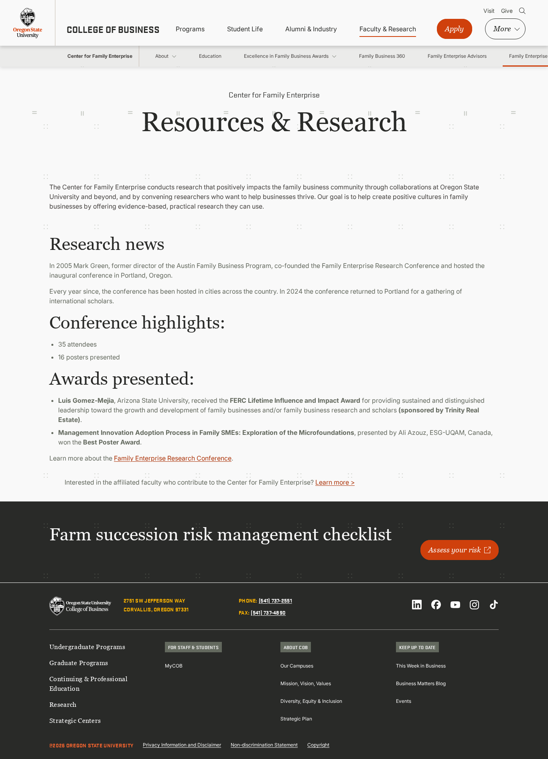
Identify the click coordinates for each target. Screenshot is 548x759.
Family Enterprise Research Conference (172, 458)
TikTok (494, 604)
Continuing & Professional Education (88, 683)
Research (63, 704)
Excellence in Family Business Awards (286, 56)
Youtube (455, 604)
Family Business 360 (382, 56)
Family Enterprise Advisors (457, 56)
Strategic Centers (75, 720)
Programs (190, 29)
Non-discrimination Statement (264, 745)
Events (403, 701)
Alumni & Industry (311, 29)
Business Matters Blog (421, 683)
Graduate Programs (78, 662)
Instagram (474, 604)
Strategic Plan (296, 719)
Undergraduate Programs (87, 646)
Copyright (318, 745)
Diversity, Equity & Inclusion (311, 701)
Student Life (245, 29)
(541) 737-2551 (275, 600)
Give (507, 10)
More (502, 28)
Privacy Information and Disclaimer (182, 745)
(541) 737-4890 (268, 612)
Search (522, 11)
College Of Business (113, 29)
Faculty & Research (387, 29)
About (161, 56)
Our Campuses (296, 666)
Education (210, 56)
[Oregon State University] (27, 23)
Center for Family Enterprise (99, 56)
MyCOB (174, 666)
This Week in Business (421, 666)
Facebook (436, 604)
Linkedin (417, 604)
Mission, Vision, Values (305, 683)
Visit (489, 10)
